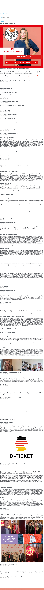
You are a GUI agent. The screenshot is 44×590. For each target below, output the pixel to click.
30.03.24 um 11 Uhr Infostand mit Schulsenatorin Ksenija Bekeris (12, 105)
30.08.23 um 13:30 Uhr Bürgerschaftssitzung (8, 151)
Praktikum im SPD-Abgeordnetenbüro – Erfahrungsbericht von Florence (13, 198)
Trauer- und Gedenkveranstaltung (6, 487)
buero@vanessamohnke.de (33, 76)
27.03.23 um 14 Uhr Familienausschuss (7, 332)
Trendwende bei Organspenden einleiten (7, 336)
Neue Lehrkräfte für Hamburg (5, 384)
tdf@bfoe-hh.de (37, 190)
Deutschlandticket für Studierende (6, 422)
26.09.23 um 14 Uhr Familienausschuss (7, 118)
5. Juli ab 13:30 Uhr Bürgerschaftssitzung (8, 286)
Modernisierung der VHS (5, 158)
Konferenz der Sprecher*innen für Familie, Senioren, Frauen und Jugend (13, 463)
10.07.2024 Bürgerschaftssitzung (6, 97)
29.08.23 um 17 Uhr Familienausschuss (7, 154)
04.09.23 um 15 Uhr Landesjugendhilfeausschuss (9, 133)
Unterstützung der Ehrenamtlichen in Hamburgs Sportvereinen (12, 316)
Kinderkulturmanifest (4, 407)
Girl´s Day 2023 (3, 347)
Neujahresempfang (3, 508)
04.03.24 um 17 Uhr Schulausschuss (7, 110)
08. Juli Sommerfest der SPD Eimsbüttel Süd (8, 214)
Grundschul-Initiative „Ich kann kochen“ (7, 137)
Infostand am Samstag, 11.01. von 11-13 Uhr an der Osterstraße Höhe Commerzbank (15, 80)
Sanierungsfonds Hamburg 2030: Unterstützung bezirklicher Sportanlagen (14, 576)
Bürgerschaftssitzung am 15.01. (6, 88)
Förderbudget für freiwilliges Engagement (8, 222)
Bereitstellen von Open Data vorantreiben (7, 290)
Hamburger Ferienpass (4, 248)
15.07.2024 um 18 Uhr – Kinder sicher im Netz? (8, 92)
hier (19, 168)
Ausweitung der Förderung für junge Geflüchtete (9, 171)
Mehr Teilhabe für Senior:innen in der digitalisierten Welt (10, 372)
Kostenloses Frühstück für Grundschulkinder (8, 302)
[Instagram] (1, 17)
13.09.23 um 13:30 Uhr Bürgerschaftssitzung (8, 129)
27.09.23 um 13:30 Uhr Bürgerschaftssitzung (8, 122)
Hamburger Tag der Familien (5, 183)
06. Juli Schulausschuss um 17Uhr (6, 218)
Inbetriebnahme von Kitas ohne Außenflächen (8, 234)
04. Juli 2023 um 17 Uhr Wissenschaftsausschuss (9, 282)
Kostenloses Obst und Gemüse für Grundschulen (9, 564)
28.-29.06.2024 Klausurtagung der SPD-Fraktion (9, 101)
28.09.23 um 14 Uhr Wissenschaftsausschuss (8, 114)
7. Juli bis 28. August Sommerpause (6, 194)
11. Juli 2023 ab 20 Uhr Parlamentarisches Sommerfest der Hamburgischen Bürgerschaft (16, 211)
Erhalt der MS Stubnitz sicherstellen (7, 271)
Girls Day (2, 497)
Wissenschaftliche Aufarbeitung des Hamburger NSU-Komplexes (12, 397)
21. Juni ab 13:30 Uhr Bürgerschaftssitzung (8, 328)
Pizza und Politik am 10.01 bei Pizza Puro (7, 23)
